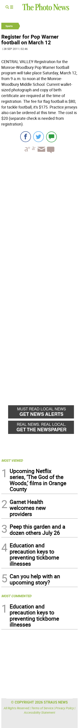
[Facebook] (25, 136)
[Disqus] (39, 217)
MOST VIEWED (12, 460)
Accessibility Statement (39, 712)
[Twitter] (38, 136)
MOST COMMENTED (16, 596)
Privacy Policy (64, 708)
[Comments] (51, 136)
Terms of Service (42, 708)
